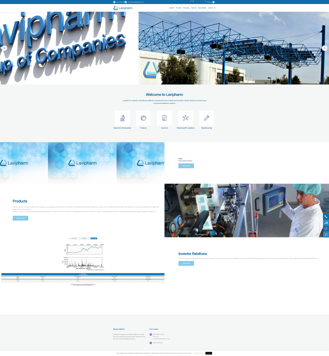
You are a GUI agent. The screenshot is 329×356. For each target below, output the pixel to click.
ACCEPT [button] (208, 353)
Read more (186, 166)
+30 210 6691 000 (157, 343)
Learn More (126, 39)
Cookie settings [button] (198, 353)
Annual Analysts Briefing (185, 161)
